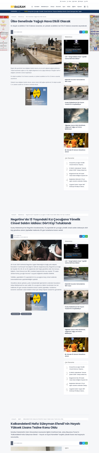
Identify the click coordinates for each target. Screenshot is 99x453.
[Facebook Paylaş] (80, 32)
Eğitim (74, 6)
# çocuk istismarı (26, 314)
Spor (64, 6)
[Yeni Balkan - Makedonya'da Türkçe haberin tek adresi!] (18, 6)
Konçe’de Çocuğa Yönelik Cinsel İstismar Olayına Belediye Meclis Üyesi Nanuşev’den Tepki (53, 11)
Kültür (68, 6)
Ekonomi (58, 6)
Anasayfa (13, 16)
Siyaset (79, 6)
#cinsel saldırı (15, 314)
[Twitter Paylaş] (83, 32)
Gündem (36, 6)
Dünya (52, 6)
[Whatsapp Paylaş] (86, 32)
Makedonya (44, 6)
